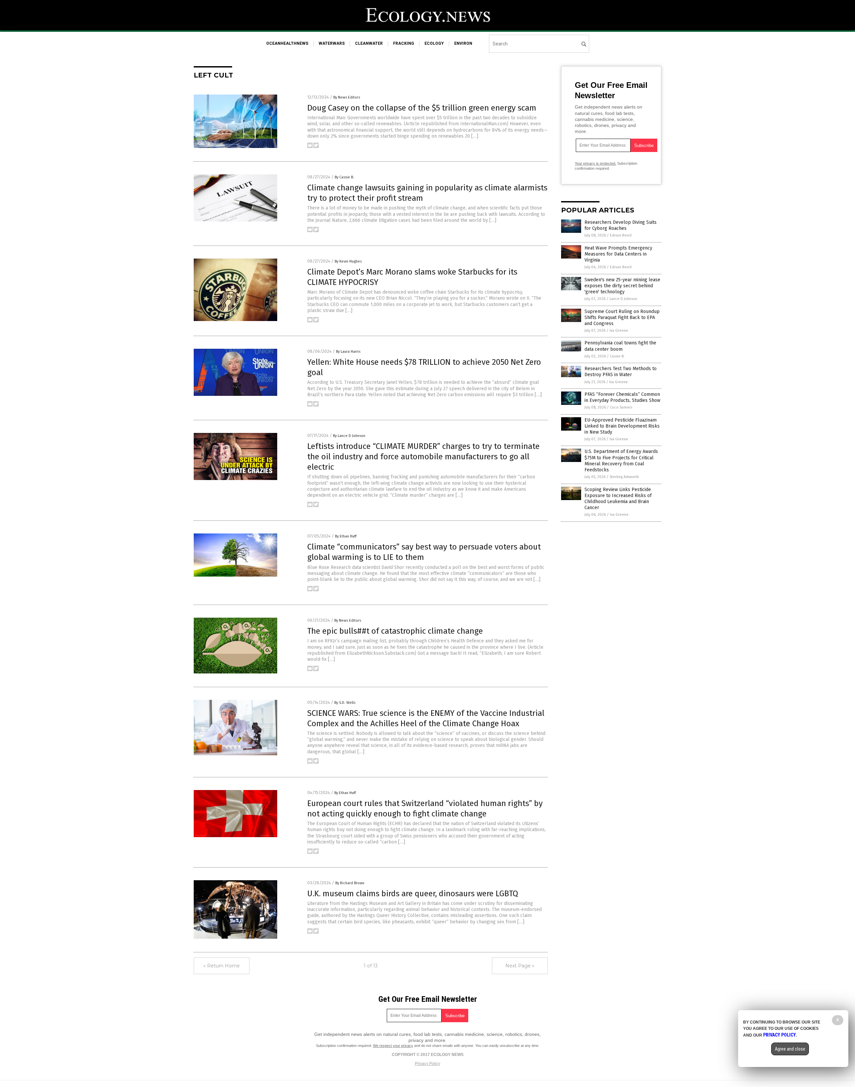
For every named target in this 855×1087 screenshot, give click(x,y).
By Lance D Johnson (349, 436)
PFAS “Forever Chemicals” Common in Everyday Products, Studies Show (622, 397)
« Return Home (221, 966)
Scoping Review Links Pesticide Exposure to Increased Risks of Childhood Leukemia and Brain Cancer (618, 499)
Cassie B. (617, 356)
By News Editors (346, 97)
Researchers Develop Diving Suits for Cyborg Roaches (620, 225)
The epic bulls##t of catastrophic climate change (395, 631)
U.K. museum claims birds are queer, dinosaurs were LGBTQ (412, 893)
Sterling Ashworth (624, 477)
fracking (403, 43)
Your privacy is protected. (595, 163)
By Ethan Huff (345, 536)
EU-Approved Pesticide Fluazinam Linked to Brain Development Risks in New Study (622, 426)
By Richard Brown (349, 883)
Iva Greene (619, 330)
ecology (434, 43)
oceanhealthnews (287, 43)
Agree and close (790, 1049)
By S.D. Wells (344, 703)
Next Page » (519, 966)
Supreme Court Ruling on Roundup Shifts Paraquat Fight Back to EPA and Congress (622, 317)
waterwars (332, 43)
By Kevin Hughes (348, 261)
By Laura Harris (348, 351)
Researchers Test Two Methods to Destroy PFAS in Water (620, 371)
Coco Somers (621, 407)
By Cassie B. (344, 177)
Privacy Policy (427, 1063)
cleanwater (369, 43)
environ (463, 43)
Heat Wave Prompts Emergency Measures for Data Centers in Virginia (618, 254)
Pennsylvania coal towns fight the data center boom (620, 346)
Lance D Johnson (623, 299)
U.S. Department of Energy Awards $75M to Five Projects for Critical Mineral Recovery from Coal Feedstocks (621, 461)
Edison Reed (621, 235)
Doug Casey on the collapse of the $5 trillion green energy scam (421, 108)
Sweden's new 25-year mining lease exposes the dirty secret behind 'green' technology (622, 286)
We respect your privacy (393, 1046)
